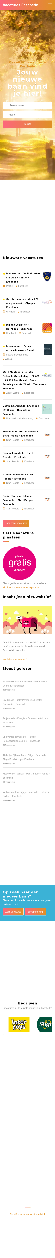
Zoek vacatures (13, 911)
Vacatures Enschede (20, 5)
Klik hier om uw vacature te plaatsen (21, 587)
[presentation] (3, 1034)
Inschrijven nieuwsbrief (15, 659)
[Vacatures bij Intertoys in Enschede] (13, 1024)
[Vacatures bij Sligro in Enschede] (41, 1024)
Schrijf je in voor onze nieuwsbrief (27, 1214)
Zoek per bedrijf (36, 911)
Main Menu (50, 5)
